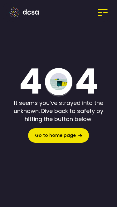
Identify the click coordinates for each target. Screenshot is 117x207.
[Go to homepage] (25, 12)
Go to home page (55, 135)
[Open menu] (95, 12)
